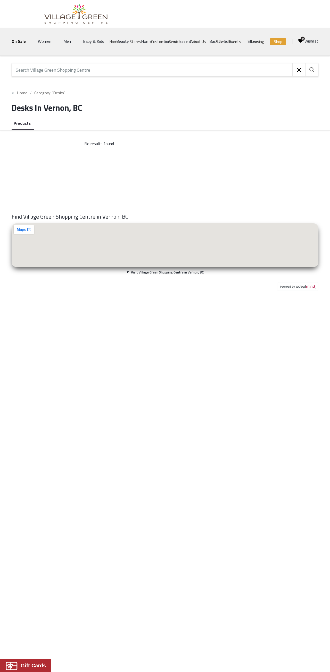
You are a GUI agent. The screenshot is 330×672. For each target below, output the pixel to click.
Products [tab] (22, 123)
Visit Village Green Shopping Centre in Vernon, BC (167, 272)
